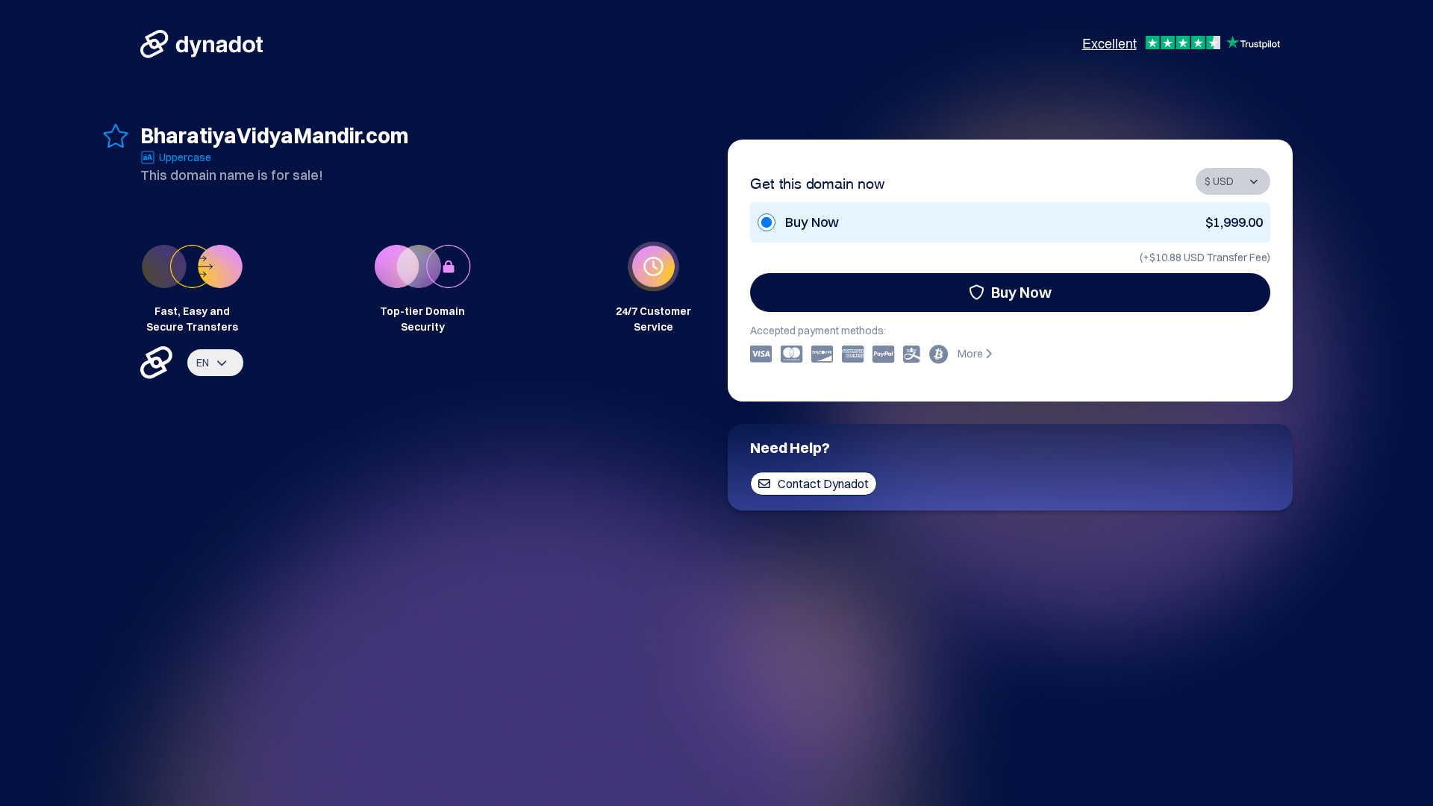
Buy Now (1021, 292)
